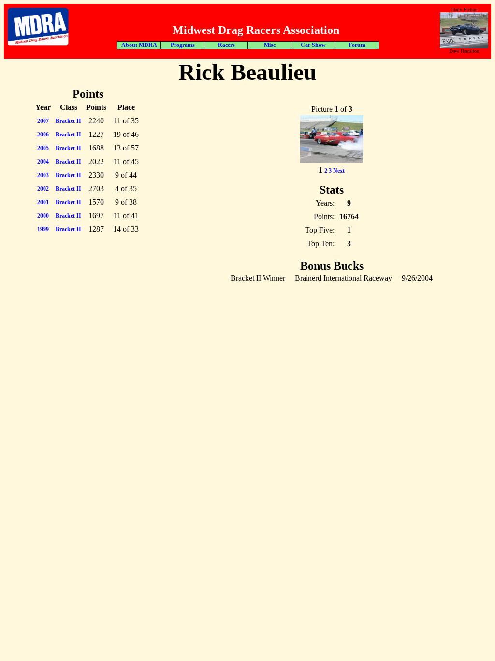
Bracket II (68, 121)
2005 (43, 148)
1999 (43, 229)
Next (339, 170)
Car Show (313, 45)
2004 (43, 161)
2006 (43, 134)
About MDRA (139, 45)
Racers (226, 45)
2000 (43, 215)
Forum (357, 45)
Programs (183, 45)
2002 (43, 188)
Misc (270, 45)
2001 (43, 202)
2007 (43, 121)
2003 (43, 175)
